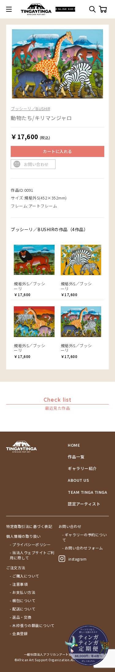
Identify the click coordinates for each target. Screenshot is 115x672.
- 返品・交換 (21, 617)
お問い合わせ (36, 164)
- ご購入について (24, 575)
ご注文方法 (15, 567)
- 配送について (22, 608)
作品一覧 (76, 457)
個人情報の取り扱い (23, 536)
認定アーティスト (84, 504)
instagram (77, 558)
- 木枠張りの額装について (32, 625)
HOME (74, 445)
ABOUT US (78, 480)
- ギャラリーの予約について (84, 537)
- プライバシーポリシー (30, 544)
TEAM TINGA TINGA (87, 492)
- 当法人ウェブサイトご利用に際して (32, 555)
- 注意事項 (19, 584)
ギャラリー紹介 (82, 468)
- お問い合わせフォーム (82, 547)
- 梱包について (22, 600)
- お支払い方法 (22, 592)
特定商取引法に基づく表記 (29, 526)
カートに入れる (57, 151)
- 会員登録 (19, 633)
